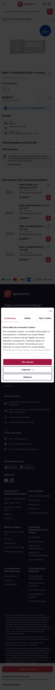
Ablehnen (27, 377)
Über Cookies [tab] (45, 318)
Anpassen (26, 370)
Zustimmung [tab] (10, 318)
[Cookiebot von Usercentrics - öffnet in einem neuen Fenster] (41, 311)
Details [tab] (27, 318)
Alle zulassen (28, 362)
